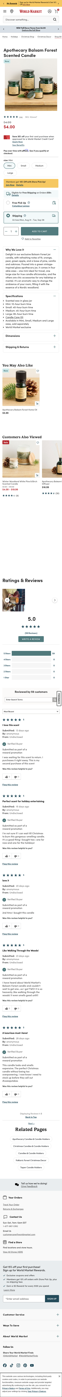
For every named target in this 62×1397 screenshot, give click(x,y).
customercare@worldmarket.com (19, 1234)
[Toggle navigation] (4, 11)
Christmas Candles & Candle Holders (31, 1146)
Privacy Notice (8, 1388)
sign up (52, 1298)
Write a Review (31, 639)
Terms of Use (24, 1388)
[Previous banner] (3, 3)
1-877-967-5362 (10, 1226)
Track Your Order (11, 1204)
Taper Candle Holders (31, 1167)
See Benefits (18, 145)
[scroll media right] (54, 600)
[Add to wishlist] (38, 371)
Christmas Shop (27, 36)
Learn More (9, 1290)
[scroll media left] (7, 600)
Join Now (26, 4)
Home (5, 36)
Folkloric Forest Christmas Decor (31, 1160)
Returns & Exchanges (13, 1209)
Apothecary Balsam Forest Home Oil (19, 409)
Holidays (14, 36)
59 (21, 117)
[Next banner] (58, 3)
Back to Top (31, 1116)
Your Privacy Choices (37, 1391)
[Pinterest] (25, 1365)
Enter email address (18, 1298)
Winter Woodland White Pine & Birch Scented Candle (19, 482)
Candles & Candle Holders (31, 1153)
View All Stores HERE (13, 1251)
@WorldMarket (10, 1356)
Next (31, 1123)
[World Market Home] (31, 11)
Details (19, 184)
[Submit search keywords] (55, 19)
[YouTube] (32, 1365)
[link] (56, 11)
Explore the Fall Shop (31, 30)
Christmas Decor (44, 36)
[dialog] (31, 1385)
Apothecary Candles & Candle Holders (31, 1138)
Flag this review (10, 784)
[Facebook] (5, 1365)
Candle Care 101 (14, 317)
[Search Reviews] (54, 699)
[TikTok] (11, 1365)
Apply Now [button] (17, 141)
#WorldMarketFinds (28, 1356)
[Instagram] (18, 1365)
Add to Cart (39, 231)
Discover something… (17, 19)
